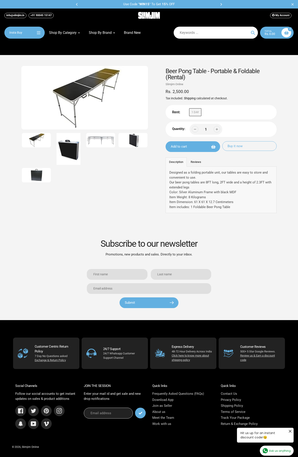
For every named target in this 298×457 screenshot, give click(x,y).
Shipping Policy (232, 406)
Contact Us (229, 394)
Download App (162, 400)
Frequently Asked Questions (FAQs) (178, 394)
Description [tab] (176, 162)
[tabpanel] (221, 189)
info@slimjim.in (15, 15)
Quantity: (178, 129)
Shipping (190, 98)
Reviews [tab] (196, 162)
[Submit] (140, 413)
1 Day (195, 112)
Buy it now (235, 146)
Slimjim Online (174, 84)
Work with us (161, 424)
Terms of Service (233, 412)
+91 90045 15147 (41, 15)
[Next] (221, 4)
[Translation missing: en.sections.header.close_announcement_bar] (292, 4)
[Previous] (77, 4)
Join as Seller (162, 406)
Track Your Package (235, 418)
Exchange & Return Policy (50, 360)
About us (158, 412)
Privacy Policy (231, 400)
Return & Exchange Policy (239, 424)
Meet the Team (163, 418)
